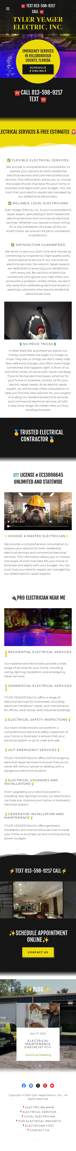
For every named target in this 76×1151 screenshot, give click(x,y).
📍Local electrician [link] (38, 1116)
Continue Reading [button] (38, 1055)
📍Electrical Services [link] (38, 1111)
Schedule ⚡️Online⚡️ (38, 69)
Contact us (38, 952)
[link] (38, 23)
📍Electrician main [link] (38, 1107)
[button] (9, 8)
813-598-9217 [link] (44, 5)
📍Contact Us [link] (38, 1130)
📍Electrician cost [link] (38, 1125)
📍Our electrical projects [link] (38, 1121)
